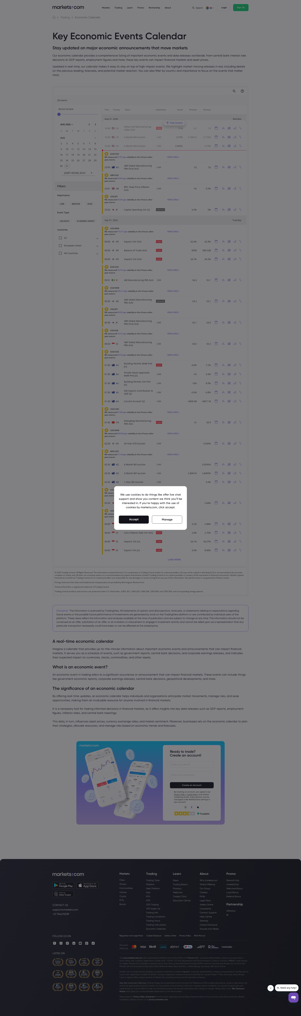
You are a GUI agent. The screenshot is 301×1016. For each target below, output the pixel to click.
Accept (134, 519)
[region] (150, 508)
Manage (167, 519)
